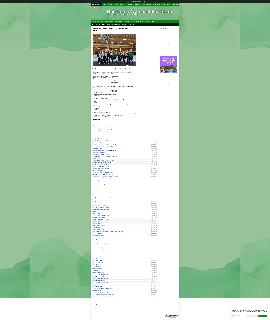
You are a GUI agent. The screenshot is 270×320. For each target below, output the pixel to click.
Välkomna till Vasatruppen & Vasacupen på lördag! (102, 296)
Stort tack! (94, 264)
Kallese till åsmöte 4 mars (97, 199)
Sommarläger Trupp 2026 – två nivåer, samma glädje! (103, 129)
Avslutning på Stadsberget (97, 304)
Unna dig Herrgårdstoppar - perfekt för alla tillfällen (102, 180)
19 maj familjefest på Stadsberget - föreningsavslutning (103, 132)
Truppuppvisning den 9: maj (98, 134)
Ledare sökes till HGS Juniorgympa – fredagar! (102, 166)
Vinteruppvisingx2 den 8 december (99, 205)
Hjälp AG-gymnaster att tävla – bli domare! (101, 168)
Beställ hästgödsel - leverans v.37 (99, 217)
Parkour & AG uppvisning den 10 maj (99, 195)
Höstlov (94, 211)
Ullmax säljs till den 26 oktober (98, 188)
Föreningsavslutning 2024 (97, 233)
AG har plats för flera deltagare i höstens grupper (102, 262)
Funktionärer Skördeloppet (97, 268)
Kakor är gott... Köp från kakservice (99, 239)
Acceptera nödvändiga (252, 315)
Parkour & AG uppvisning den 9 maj (99, 136)
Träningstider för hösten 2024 (98, 229)
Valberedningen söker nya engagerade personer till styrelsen (104, 156)
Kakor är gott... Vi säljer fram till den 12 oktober (101, 186)
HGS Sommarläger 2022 (97, 302)
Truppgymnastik (146, 4)
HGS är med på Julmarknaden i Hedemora (100, 207)
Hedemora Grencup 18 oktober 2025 (99, 182)
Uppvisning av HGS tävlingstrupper (99, 237)
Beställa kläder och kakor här (98, 260)
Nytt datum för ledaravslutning (98, 276)
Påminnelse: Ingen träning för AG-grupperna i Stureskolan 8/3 (104, 150)
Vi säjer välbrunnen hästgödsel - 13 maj (100, 278)
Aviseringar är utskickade (97, 203)
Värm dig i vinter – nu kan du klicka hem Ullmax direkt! (103, 160)
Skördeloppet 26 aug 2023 (97, 270)
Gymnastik (122, 4)
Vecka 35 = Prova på (96, 266)
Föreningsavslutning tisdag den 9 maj (100, 282)
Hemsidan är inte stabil (97, 201)
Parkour (129, 4)
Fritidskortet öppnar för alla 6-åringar (99, 127)
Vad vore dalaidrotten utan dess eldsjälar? (101, 274)
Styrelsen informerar (96, 258)
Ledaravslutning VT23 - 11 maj (98, 280)
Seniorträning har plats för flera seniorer (100, 286)
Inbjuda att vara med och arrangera (99, 256)
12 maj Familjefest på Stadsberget (99, 138)
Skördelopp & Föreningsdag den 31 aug (100, 219)
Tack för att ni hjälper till (97, 170)
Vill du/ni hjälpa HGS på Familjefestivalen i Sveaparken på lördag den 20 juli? (107, 231)
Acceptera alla (262, 315)
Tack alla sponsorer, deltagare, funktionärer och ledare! (103, 294)
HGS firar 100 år (97, 4)
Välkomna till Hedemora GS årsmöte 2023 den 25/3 (102, 288)
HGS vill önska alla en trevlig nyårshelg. (100, 248)
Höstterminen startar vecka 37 (98, 309)
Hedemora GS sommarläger (98, 272)
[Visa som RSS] (138, 28)
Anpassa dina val (236, 315)
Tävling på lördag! (96, 213)
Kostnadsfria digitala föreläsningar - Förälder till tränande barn (105, 176)
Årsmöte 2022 (95, 306)
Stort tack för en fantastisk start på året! (100, 164)
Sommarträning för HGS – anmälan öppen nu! (101, 130)
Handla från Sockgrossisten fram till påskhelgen (102, 241)
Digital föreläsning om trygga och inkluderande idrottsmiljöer (104, 144)
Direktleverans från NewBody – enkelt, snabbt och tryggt (103, 178)
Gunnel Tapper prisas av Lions (98, 250)
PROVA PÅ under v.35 (96, 223)
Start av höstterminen (96, 300)
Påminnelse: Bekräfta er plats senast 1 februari (101, 162)
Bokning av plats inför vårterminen (99, 307)
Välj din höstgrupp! (96, 189)
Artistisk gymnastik (112, 4)
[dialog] (250, 312)
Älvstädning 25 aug (96, 221)
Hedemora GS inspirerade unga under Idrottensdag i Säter (104, 184)
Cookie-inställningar (96, 315)
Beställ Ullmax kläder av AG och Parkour (100, 209)
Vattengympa (156, 4)
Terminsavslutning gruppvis (98, 252)
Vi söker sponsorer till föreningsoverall (100, 292)
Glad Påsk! (94, 284)
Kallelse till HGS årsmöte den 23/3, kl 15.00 (101, 245)
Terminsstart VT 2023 (96, 290)
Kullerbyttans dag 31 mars (97, 142)
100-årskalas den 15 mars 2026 (98, 152)
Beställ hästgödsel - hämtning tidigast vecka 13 (102, 197)
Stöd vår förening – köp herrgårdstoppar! (100, 154)
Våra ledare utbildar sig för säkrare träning (100, 215)
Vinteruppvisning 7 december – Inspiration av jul (102, 172)
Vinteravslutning (95, 254)
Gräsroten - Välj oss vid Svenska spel (99, 225)
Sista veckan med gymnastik (98, 235)
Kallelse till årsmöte (96, 158)
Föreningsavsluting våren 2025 (98, 191)
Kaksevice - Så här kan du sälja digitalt (100, 140)
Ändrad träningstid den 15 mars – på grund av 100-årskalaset (104, 146)
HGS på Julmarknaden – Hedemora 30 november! (102, 174)
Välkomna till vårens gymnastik (98, 247)
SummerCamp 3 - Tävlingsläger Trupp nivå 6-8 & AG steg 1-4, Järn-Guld (106, 193)
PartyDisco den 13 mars (97, 148)
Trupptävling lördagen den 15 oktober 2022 (101, 298)
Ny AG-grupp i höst (96, 227)
